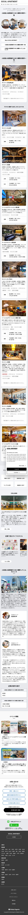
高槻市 (17, 874)
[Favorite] (24, 79)
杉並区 (6, 855)
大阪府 (3, 872)
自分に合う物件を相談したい (14, 799)
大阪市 (10, 874)
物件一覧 (4, 4)
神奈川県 (3, 858)
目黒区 (13, 851)
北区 (9, 849)
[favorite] (22, 2)
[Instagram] (9, 840)
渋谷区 (11, 4)
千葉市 (2, 869)
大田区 (2, 849)
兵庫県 (3, 882)
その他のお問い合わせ (14, 803)
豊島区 (14, 853)
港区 (17, 851)
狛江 (3, 706)
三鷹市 (7, 853)
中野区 (20, 851)
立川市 (13, 855)
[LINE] (19, 840)
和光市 (2, 865)
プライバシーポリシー (13, 896)
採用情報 (13, 903)
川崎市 (6, 860)
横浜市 (2, 860)
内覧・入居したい (14, 791)
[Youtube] (16, 840)
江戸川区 (3, 853)
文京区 (2, 851)
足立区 (23, 849)
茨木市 (13, 874)
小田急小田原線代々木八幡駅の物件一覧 (15, 45)
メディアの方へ (14, 893)
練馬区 (23, 851)
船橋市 (13, 869)
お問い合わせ (13, 889)
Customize (16, 472)
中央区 (6, 849)
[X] (12, 840)
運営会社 (13, 900)
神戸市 (2, 884)
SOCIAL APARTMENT (14, 834)
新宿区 (2, 855)
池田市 (6, 874)
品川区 (10, 855)
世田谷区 (22, 853)
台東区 (20, 849)
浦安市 (6, 869)
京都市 (2, 879)
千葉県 (3, 867)
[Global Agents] (14, 909)
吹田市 (2, 874)
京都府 (3, 877)
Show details (21, 465)
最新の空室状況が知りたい (14, 795)
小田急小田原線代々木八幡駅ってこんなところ (15, 49)
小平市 (18, 853)
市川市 (10, 869)
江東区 (12, 849)
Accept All (17, 469)
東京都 (8, 4)
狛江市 (10, 851)
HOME (14, 837)
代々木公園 (7, 706)
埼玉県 (3, 863)
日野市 (16, 849)
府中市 (6, 851)
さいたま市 (7, 865)
